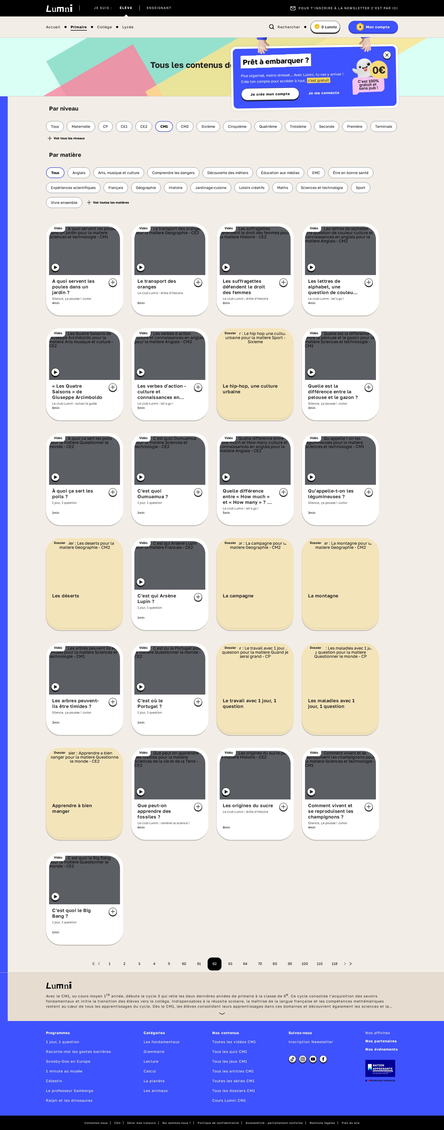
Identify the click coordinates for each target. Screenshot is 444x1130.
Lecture (151, 1061)
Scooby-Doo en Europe (68, 1061)
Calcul (150, 1071)
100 (305, 963)
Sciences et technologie (322, 187)
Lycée (128, 27)
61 (199, 963)
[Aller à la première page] (93, 964)
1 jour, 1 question (62, 1042)
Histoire (175, 187)
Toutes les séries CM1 (233, 1081)
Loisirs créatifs (251, 187)
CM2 (185, 126)
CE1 (124, 126)
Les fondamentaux (162, 1042)
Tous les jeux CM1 (229, 1061)
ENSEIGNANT (159, 8)
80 (275, 963)
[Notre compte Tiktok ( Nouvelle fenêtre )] (292, 1059)
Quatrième (268, 126)
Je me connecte (324, 92)
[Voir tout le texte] (222, 1013)
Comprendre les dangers (173, 172)
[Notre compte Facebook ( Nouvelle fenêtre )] (323, 1059)
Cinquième (237, 126)
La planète (154, 1081)
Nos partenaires (381, 1041)
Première (354, 126)
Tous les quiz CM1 (229, 1051)
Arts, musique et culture (118, 172)
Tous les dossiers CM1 (233, 1090)
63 (230, 963)
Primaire (79, 27)
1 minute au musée (64, 1071)
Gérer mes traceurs (141, 1122)
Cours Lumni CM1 (229, 1100)
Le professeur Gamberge (70, 1090)
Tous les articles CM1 (233, 1071)
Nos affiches (377, 1033)
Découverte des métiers (227, 172)
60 (184, 963)
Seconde (326, 126)
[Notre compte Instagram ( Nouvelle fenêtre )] (303, 1059)
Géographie (146, 187)
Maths (282, 187)
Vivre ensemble (64, 202)
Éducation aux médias (280, 172)
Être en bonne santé (350, 172)
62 (214, 963)
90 (290, 963)
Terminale (383, 126)
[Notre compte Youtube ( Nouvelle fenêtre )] (313, 1059)
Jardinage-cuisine (210, 187)
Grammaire (154, 1051)
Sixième (208, 126)
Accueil (53, 27)
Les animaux (156, 1090)
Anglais (78, 172)
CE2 (143, 126)
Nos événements (381, 1049)
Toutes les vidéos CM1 (234, 1042)
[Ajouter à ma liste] (113, 282)
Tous (55, 126)
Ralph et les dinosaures (69, 1100)
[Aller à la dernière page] (350, 964)
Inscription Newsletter (311, 1042)
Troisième (298, 126)
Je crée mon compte (270, 94)
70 (260, 963)
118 (335, 963)
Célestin (54, 1081)
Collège (104, 27)
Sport (360, 187)
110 (320, 963)
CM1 (164, 126)
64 (245, 963)
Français (115, 187)
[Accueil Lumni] (59, 8)
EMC (316, 172)
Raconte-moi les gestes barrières (78, 1051)
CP (105, 126)
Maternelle (81, 126)
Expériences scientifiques (73, 187)
